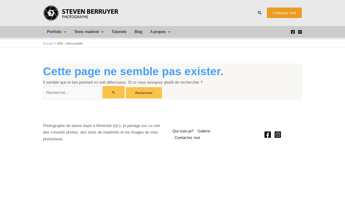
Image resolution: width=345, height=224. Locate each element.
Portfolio (54, 32)
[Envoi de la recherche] (114, 92)
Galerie (204, 131)
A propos (158, 32)
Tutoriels (118, 32)
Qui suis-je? (183, 131)
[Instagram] (300, 32)
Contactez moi (187, 137)
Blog (138, 32)
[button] (260, 13)
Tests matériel (86, 32)
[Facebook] (293, 32)
